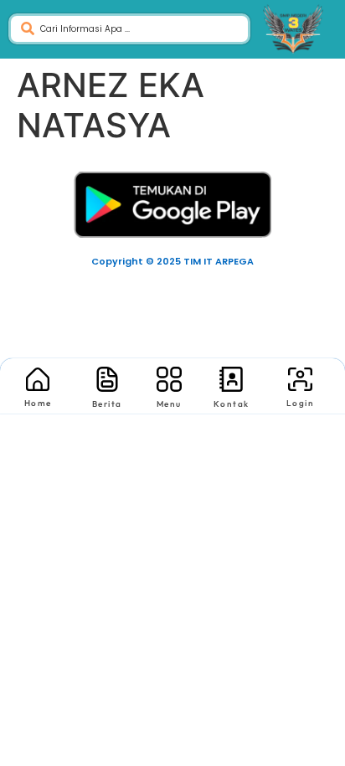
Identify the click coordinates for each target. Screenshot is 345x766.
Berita (107, 403)
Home (38, 403)
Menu (169, 403)
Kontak (232, 403)
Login (300, 403)
